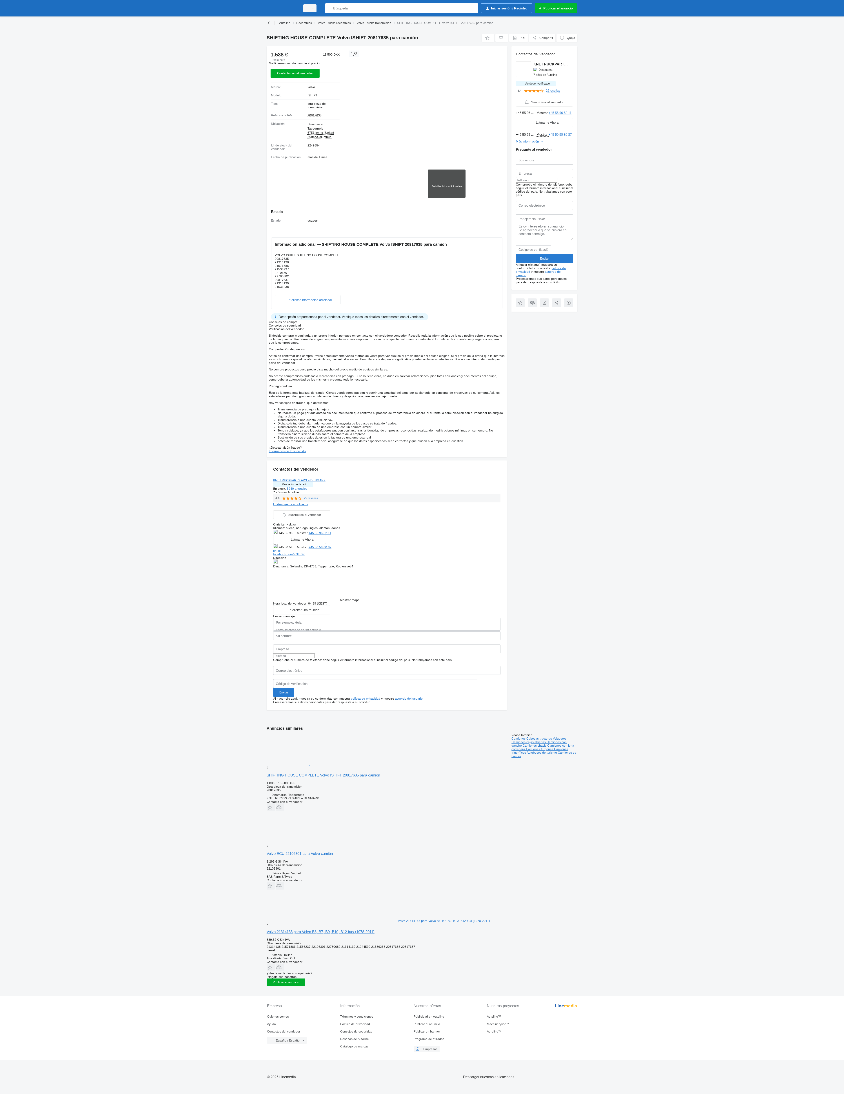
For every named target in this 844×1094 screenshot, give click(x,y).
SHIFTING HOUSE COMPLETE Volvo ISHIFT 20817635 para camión (323, 775)
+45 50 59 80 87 (320, 547)
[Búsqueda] (329, 8)
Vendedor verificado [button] (294, 484)
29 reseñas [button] (311, 498)
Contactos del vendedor (283, 1031)
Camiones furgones (540, 749)
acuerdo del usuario (409, 698)
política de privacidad (365, 698)
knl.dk (277, 550)
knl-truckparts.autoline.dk (290, 504)
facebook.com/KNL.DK (289, 554)
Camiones (518, 738)
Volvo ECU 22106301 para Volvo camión (300, 854)
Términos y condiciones (356, 1016)
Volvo (311, 87)
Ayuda (271, 1024)
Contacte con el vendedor (295, 73)
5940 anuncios (297, 488)
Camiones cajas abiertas (529, 742)
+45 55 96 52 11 (320, 533)
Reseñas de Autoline (354, 1039)
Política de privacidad (355, 1024)
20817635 (314, 115)
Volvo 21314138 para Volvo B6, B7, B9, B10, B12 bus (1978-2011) (321, 932)
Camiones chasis (535, 745)
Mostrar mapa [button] (350, 600)
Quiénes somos (278, 1016)
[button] (488, 38)
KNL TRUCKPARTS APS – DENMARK (299, 480)
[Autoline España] (282, 8)
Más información (527, 141)
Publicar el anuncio (286, 982)
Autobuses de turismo (542, 752)
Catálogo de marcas (354, 1046)
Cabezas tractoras (539, 738)
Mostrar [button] (303, 533)
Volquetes (559, 738)
